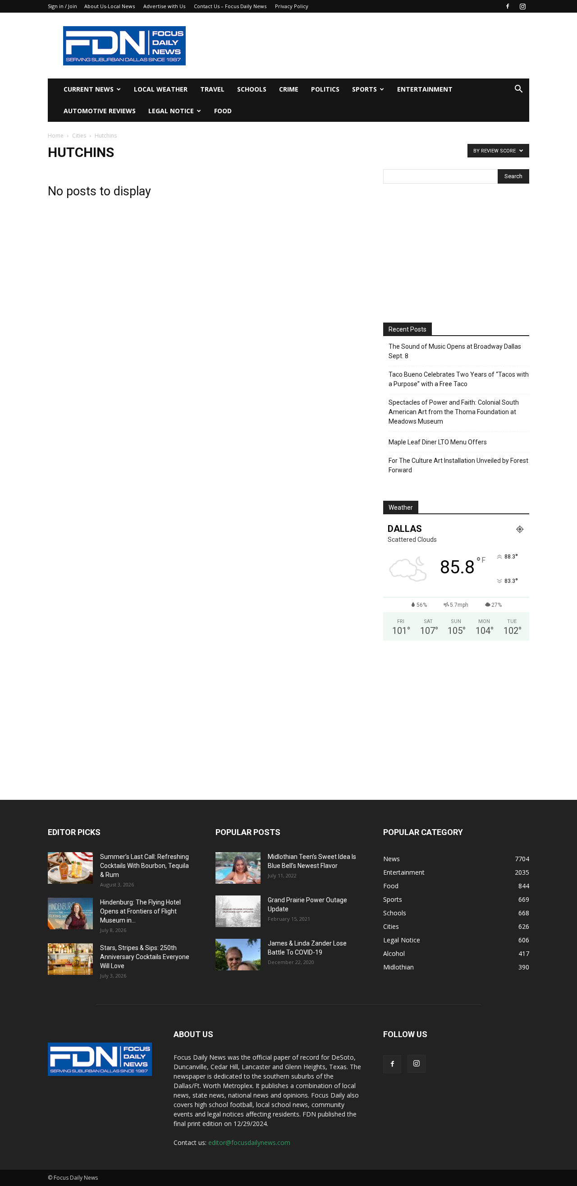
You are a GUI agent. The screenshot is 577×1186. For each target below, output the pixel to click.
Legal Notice (171, 110)
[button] (518, 90)
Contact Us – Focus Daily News (230, 6)
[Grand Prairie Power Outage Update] (238, 911)
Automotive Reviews (100, 110)
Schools (251, 89)
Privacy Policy (291, 6)
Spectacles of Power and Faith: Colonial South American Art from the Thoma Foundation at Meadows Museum (454, 412)
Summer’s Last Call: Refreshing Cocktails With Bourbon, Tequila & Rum (144, 865)
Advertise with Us (164, 6)
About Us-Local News (109, 6)
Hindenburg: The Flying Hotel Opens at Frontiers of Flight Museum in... (140, 911)
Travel (212, 89)
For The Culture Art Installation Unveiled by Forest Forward (458, 465)
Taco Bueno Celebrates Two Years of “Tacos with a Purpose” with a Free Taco (459, 379)
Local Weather (161, 89)
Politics (325, 89)
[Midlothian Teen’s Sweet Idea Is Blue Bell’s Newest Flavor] (238, 868)
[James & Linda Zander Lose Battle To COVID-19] (238, 954)
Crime (288, 89)
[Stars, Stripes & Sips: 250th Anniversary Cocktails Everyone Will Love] (70, 959)
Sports (364, 89)
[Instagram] (522, 6)
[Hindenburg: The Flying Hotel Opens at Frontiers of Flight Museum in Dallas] (70, 913)
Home (56, 135)
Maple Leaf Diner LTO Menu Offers (438, 442)
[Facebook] (507, 6)
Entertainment (425, 89)
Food (223, 110)
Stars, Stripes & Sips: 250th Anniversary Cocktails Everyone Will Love (144, 956)
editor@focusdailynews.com (249, 1142)
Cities (79, 135)
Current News (89, 89)
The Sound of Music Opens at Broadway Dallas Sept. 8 (455, 351)
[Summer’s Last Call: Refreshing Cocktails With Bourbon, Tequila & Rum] (70, 868)
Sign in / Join (62, 6)
